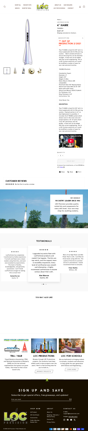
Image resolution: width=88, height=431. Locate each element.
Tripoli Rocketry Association (14, 359)
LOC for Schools (59, 8)
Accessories (34, 418)
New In (17, 8)
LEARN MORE (71, 369)
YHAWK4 (62, 69)
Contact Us (50, 419)
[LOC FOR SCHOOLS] (72, 345)
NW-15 (72, 86)
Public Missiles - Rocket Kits (35, 421)
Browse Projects (44, 371)
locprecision (63, 22)
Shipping (59, 33)
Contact (70, 8)
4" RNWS (70, 116)
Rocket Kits (27, 5)
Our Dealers (68, 5)
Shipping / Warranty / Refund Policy (53, 415)
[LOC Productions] (44, 345)
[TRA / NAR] (16, 345)
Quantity (61, 152)
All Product (33, 412)
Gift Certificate (34, 415)
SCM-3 (74, 90)
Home (59, 19)
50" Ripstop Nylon (75, 85)
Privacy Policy (51, 422)
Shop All (18, 5)
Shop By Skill (26, 8)
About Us (58, 5)
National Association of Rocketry (18, 361)
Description (64, 38)
